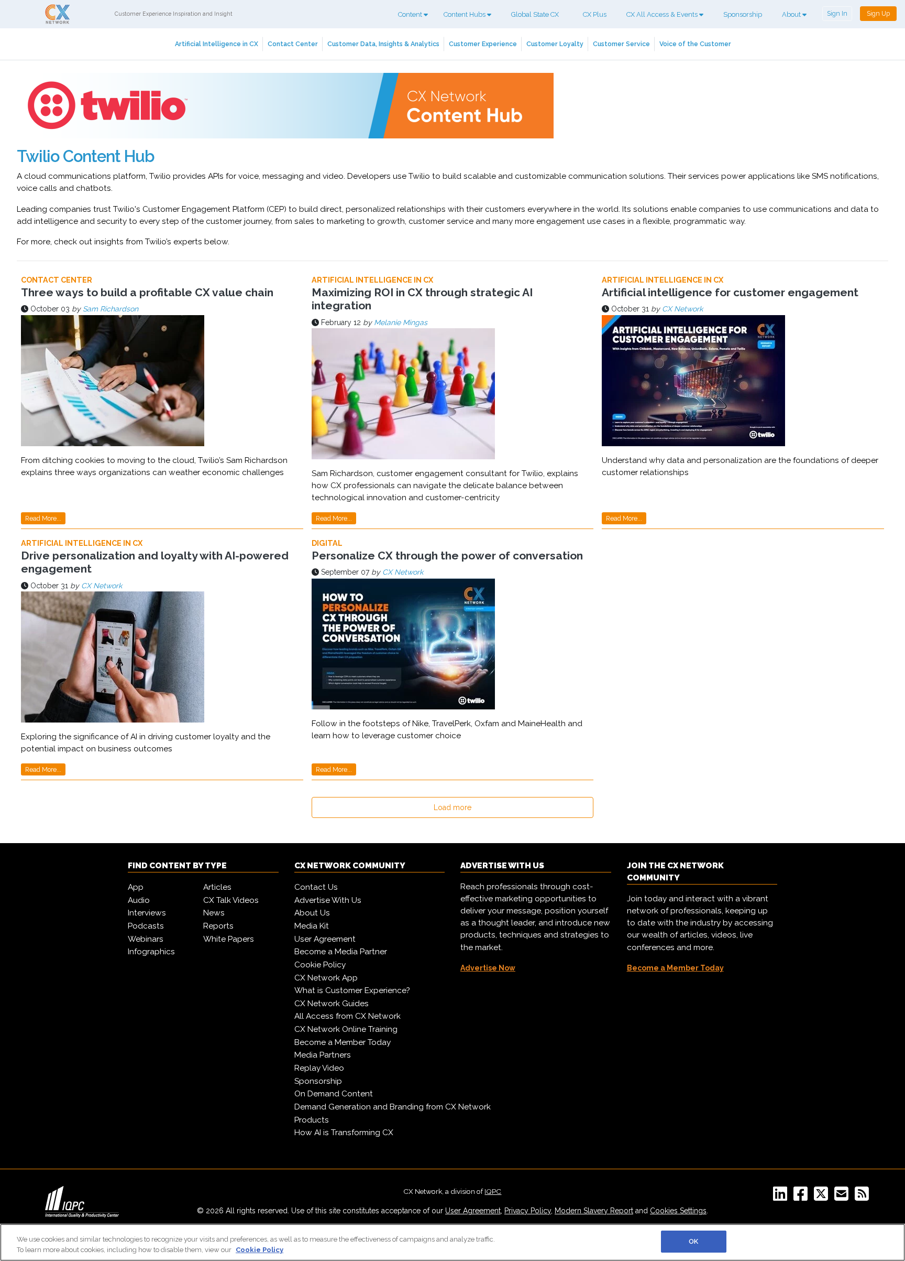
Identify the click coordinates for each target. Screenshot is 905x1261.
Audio (139, 900)
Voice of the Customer (695, 44)
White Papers (228, 939)
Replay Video (319, 1068)
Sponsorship (742, 14)
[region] (452, 1242)
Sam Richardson (110, 309)
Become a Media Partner (340, 951)
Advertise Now (487, 968)
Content (411, 14)
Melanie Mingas (400, 322)
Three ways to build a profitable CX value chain (147, 292)
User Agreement (325, 939)
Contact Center (293, 44)
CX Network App (326, 978)
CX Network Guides (331, 1003)
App (136, 887)
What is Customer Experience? (352, 990)
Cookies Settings (678, 1210)
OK (693, 1241)
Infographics (151, 951)
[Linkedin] (782, 1197)
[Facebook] (802, 1197)
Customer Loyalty (554, 44)
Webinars (145, 939)
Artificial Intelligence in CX (216, 44)
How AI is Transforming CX (343, 1132)
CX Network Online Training (346, 1029)
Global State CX (535, 14)
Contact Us (316, 887)
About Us (312, 913)
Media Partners (322, 1055)
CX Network (682, 309)
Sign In (837, 13)
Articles (217, 887)
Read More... (43, 518)
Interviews (147, 913)
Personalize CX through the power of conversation (447, 555)
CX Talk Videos (231, 900)
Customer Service (621, 44)
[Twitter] (823, 1197)
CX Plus (594, 14)
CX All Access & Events (662, 14)
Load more (452, 807)
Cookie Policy (320, 964)
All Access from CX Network (347, 1016)
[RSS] (864, 1197)
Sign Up (878, 13)
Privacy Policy (527, 1210)
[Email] (843, 1197)
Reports (218, 926)
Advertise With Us (327, 900)
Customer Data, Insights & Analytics (383, 44)
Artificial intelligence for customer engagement (730, 292)
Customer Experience (483, 44)
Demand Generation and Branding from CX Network (392, 1107)
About (792, 14)
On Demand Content (333, 1093)
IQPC (492, 1191)
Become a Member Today (342, 1042)
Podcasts (146, 926)
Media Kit (311, 926)
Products (311, 1120)
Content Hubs (465, 14)
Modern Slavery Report (594, 1210)
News (214, 913)
